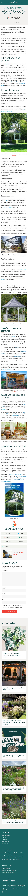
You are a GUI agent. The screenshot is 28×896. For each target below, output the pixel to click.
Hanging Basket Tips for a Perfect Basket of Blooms (13, 852)
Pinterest (8, 537)
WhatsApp (8, 541)
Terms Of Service (5, 841)
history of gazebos (7, 64)
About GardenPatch (6, 835)
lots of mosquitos (17, 355)
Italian (18, 81)
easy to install (22, 269)
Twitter (21, 533)
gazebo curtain (17, 356)
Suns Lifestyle (23, 255)
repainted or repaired (7, 207)
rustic (6, 200)
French (13, 81)
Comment (4, 570)
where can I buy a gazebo (15, 474)
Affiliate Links (18, 22)
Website (4, 599)
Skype (21, 537)
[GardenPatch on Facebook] (6, 892)
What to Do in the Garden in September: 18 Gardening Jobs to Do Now (14, 722)
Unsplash (14, 155)
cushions (17, 347)
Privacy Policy (4, 839)
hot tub (3, 409)
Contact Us (4, 837)
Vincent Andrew (16, 17)
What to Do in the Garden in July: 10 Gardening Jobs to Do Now (14, 789)
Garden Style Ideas (6, 868)
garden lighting (6, 369)
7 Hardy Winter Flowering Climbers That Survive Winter (13, 855)
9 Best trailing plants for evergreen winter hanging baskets (11, 655)
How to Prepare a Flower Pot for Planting (10, 859)
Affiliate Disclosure (6, 843)
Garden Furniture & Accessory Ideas (9, 870)
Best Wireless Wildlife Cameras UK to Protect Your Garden (13, 756)
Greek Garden (10, 193)
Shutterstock (14, 391)
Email (21, 541)
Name (4, 588)
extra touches (12, 336)
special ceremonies (17, 415)
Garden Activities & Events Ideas (8, 872)
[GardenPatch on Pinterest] (3, 892)
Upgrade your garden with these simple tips (13, 689)
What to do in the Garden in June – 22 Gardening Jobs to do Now (14, 821)
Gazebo (7, 546)
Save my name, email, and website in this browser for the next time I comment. (13, 606)
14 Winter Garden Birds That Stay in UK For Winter (12, 857)
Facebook (8, 533)
